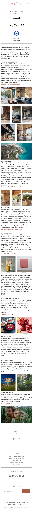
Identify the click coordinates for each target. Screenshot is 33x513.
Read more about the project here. (10, 84)
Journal (17, 11)
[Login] (27, 4)
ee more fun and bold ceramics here (12, 229)
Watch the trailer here (7, 403)
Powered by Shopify (24, 507)
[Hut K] (16, 3)
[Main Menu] (2, 4)
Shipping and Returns (15, 502)
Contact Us (25, 502)
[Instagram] (16, 476)
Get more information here (8, 357)
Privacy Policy (21, 504)
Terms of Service (12, 504)
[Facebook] (13, 476)
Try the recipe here (6, 314)
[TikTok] (23, 476)
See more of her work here (8, 253)
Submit (26, 491)
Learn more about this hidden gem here (12, 187)
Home (11, 11)
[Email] (10, 476)
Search (6, 502)
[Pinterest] (20, 476)
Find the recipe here (6, 295)
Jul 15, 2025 (16, 28)
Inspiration (20, 433)
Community (13, 433)
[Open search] (5, 4)
